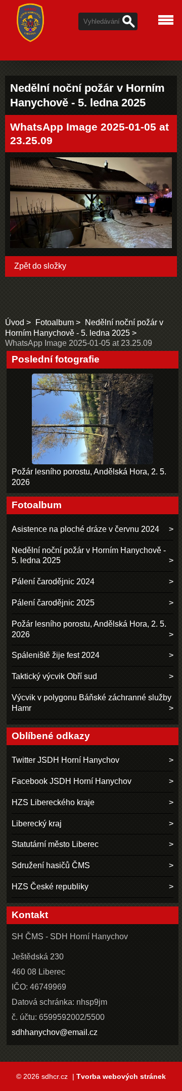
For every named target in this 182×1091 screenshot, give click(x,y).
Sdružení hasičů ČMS (51, 865)
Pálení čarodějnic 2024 (53, 581)
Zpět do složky (40, 266)
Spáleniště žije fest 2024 (56, 655)
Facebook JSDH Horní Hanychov (71, 781)
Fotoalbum (54, 322)
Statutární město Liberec (55, 844)
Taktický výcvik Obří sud (54, 676)
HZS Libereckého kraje (53, 802)
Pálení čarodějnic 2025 (53, 602)
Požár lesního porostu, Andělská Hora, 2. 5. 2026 (89, 629)
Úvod (14, 322)
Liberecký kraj (37, 823)
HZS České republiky (50, 886)
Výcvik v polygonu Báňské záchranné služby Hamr (91, 702)
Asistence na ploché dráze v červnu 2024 (85, 529)
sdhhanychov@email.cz (55, 1032)
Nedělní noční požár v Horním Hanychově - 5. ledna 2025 (89, 555)
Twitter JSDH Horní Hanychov (65, 760)
